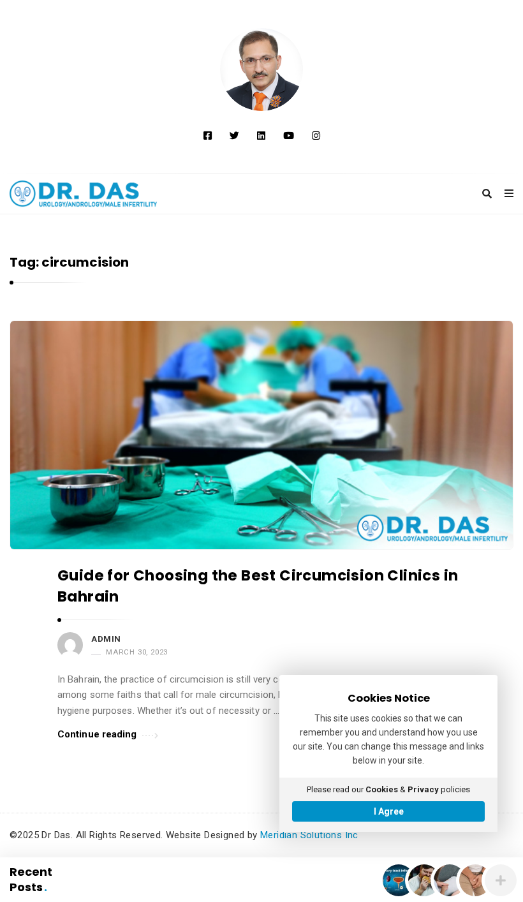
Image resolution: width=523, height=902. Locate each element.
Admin (106, 639)
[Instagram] (316, 136)
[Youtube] (288, 136)
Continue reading (97, 734)
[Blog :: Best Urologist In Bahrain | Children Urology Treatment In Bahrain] (261, 69)
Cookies (381, 789)
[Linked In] (261, 136)
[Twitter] (234, 136)
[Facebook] (207, 136)
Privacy (423, 789)
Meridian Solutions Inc (309, 835)
